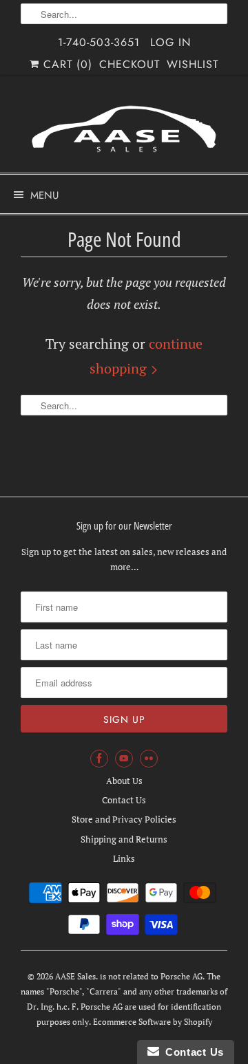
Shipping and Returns (124, 839)
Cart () (65, 64)
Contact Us (124, 800)
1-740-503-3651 (99, 42)
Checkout (129, 64)
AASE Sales (75, 976)
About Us (124, 780)
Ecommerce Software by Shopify (152, 1022)
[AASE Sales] (124, 129)
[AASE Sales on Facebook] (99, 759)
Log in (170, 42)
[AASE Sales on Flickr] (149, 759)
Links (124, 858)
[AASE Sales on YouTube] (124, 759)
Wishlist (192, 64)
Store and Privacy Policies (124, 819)
